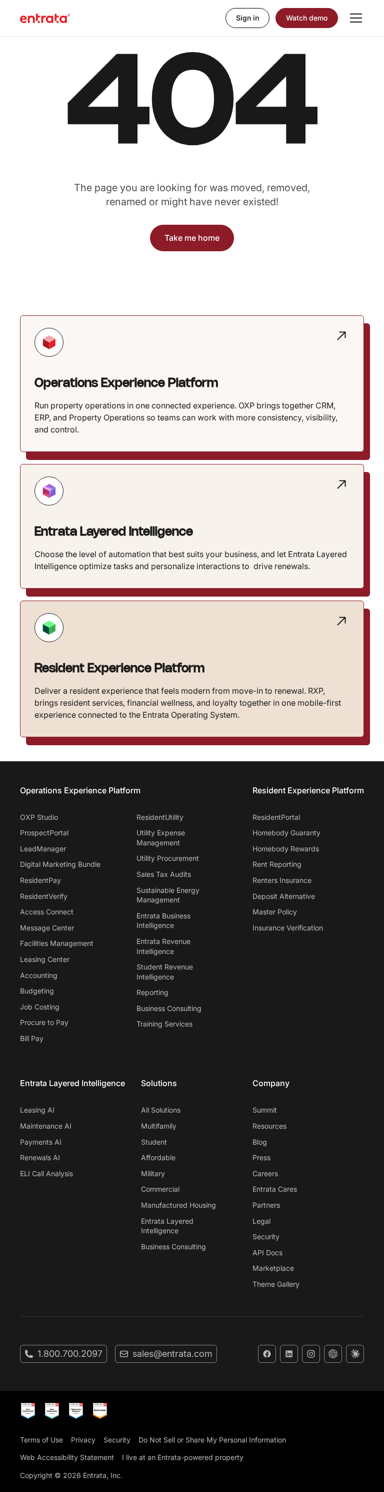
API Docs (267, 1252)
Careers (265, 1173)
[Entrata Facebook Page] (267, 1354)
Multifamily (158, 1126)
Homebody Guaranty (286, 832)
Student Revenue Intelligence (164, 971)
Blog (259, 1142)
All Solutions (160, 1110)
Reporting (152, 992)
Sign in (247, 18)
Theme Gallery (276, 1284)
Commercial (160, 1189)
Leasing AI (37, 1110)
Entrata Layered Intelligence (167, 1226)
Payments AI (41, 1142)
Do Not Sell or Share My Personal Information (212, 1439)
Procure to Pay (44, 1022)
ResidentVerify (44, 896)
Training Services (164, 1024)
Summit (264, 1110)
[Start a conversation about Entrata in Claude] (355, 1354)
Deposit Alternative (283, 896)
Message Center (47, 927)
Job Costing (40, 1007)
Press (261, 1157)
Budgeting (37, 990)
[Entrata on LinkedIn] (289, 1354)
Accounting (39, 975)
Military (153, 1173)
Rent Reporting (277, 864)
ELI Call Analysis (46, 1173)
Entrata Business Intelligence (163, 920)
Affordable (158, 1157)
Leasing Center (45, 959)
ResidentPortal (276, 817)
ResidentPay (40, 880)
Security (266, 1236)
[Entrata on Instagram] (311, 1354)
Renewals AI (40, 1157)
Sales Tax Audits (163, 874)
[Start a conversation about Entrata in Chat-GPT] (333, 1354)
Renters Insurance (282, 880)
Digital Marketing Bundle (60, 864)
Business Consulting (169, 1008)
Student (154, 1142)
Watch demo (307, 18)
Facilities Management (57, 943)
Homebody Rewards (285, 848)
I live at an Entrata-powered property (183, 1457)
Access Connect (47, 911)
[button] (354, 18)
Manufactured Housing (178, 1205)
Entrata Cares (274, 1189)
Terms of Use (41, 1439)
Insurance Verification (287, 927)
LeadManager (43, 848)
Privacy (83, 1439)
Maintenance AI (46, 1126)
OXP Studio (39, 817)
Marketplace (273, 1268)
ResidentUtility (160, 817)
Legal (261, 1221)
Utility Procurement (167, 858)
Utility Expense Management (160, 837)
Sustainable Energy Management (168, 895)
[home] (45, 18)
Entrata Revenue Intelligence (163, 946)
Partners (266, 1205)
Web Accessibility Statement (67, 1457)
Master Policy (274, 911)
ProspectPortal (44, 832)
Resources (269, 1126)
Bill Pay (32, 1038)
